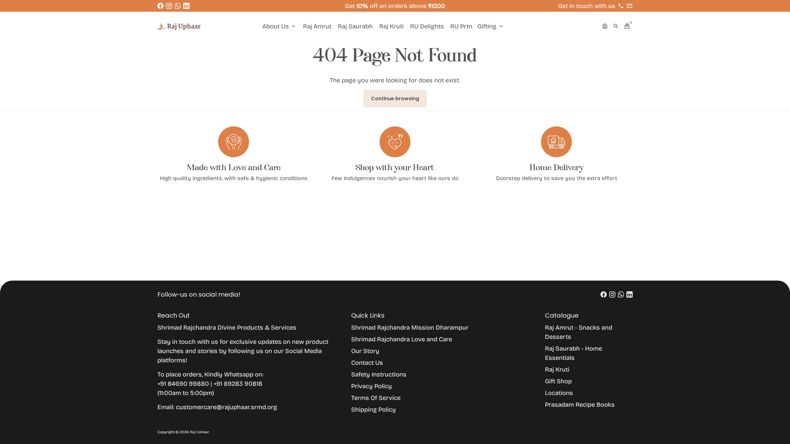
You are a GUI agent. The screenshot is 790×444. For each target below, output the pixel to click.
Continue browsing (395, 98)
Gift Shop (558, 381)
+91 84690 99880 (183, 383)
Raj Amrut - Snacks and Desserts (578, 332)
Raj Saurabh (355, 26)
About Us (279, 26)
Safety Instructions (378, 374)
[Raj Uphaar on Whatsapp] (178, 6)
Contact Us (367, 362)
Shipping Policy (373, 409)
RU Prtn (461, 26)
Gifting (490, 26)
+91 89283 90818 (238, 383)
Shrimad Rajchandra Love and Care (401, 339)
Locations (559, 393)
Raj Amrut (317, 26)
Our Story (365, 351)
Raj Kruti (391, 26)
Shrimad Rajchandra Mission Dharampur (409, 327)
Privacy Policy (371, 386)
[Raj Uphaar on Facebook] (160, 6)
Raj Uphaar (199, 432)
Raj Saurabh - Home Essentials (573, 353)
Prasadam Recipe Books (580, 404)
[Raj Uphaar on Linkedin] (186, 6)
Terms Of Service (376, 397)
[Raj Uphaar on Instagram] (169, 6)
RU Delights (427, 26)
